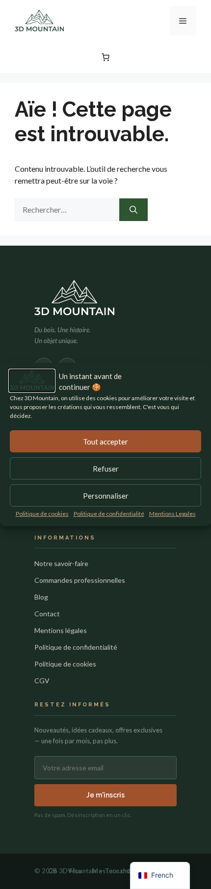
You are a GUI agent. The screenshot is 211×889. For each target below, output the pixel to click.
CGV (42, 680)
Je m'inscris (105, 795)
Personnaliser (106, 495)
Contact (47, 613)
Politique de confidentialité (109, 513)
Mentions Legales (172, 513)
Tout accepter (105, 441)
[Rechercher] (133, 209)
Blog (41, 597)
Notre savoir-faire (61, 563)
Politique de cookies (42, 513)
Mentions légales (60, 630)
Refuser (106, 468)
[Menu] (182, 20)
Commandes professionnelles (79, 580)
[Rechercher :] (67, 209)
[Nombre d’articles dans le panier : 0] (105, 57)
